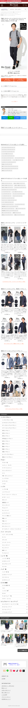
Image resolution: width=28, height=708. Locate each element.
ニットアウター (5, 478)
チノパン (4, 537)
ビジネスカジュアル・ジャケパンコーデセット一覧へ (14, 281)
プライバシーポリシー (6, 696)
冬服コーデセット (6, 451)
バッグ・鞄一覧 (5, 571)
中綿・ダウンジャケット (7, 475)
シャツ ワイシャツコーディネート (7, 151)
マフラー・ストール (6, 598)
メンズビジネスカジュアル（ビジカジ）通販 (7, 12)
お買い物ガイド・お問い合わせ (8, 685)
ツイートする (23, 117)
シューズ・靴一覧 (6, 558)
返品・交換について (6, 692)
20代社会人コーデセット (7, 438)
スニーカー (4, 566)
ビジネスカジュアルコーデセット (9, 422)
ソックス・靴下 (5, 590)
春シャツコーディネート (6, 212)
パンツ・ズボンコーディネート (7, 202)
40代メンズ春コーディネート (7, 187)
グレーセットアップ (6, 609)
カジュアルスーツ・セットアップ (9, 601)
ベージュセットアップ (7, 612)
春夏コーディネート (16, 212)
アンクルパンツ (5, 553)
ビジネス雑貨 (4, 582)
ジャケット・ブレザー (7, 465)
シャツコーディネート (6, 191)
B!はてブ (4, 117)
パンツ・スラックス (6, 531)
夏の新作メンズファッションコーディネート (7, 14)
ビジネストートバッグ (7, 574)
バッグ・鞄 (3, 569)
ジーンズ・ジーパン (6, 542)
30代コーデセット (6, 430)
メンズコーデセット (6, 417)
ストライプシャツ (6, 513)
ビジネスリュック (6, 579)
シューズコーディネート (6, 193)
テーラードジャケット (7, 467)
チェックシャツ (5, 510)
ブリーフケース (5, 577)
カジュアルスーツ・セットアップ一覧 (10, 604)
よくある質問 (4, 694)
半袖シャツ (4, 521)
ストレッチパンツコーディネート (7, 155)
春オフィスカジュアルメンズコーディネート (9, 168)
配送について (4, 688)
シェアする (17, 117)
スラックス (4, 539)
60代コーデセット (6, 441)
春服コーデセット (6, 443)
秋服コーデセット (6, 449)
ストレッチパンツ (6, 545)
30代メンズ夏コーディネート (19, 183)
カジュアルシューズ (6, 563)
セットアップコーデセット (8, 454)
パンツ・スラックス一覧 (7, 534)
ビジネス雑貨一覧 (6, 585)
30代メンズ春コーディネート (7, 185)
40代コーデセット (6, 433)
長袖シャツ (4, 518)
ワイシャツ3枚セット (6, 515)
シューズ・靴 (4, 555)
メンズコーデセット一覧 (7, 419)
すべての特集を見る (22, 650)
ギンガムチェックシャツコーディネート (8, 189)
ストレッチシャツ (6, 505)
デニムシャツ (5, 507)
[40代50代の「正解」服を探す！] (25, 9)
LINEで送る (11, 117)
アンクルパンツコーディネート (20, 187)
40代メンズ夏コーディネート (19, 185)
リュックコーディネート (19, 204)
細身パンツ (4, 550)
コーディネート (17, 12)
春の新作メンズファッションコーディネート (7, 15)
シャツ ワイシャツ (6, 491)
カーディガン (5, 481)
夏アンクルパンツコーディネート (7, 208)
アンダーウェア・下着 (7, 596)
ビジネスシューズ (6, 561)
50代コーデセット (6, 435)
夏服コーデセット (6, 446)
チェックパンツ (5, 547)
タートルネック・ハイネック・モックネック (11, 528)
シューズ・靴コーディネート (7, 153)
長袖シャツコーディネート (19, 214)
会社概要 (3, 678)
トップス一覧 (5, 489)
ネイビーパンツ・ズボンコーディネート (8, 200)
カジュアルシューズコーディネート (8, 149)
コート (3, 473)
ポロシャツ (4, 499)
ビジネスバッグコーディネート (7, 204)
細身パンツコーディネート (6, 170)
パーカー (4, 483)
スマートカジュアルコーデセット (9, 427)
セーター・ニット (6, 497)
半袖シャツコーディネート (6, 164)
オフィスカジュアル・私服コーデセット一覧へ (14, 343)
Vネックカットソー (6, 523)
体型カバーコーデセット (7, 457)
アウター (3, 459)
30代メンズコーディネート (6, 183)
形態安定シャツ (5, 502)
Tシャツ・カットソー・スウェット (9, 494)
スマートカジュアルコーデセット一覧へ (14, 408)
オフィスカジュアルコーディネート (6, 13)
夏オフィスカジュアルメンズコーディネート (9, 166)
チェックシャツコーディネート (18, 193)
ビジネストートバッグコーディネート (8, 162)
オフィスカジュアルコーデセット (9, 425)
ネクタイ (4, 593)
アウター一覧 (5, 462)
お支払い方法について (6, 690)
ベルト (3, 588)
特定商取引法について (6, 699)
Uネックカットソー (6, 526)
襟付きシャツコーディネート (7, 214)
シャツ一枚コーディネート (16, 191)
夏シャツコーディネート (20, 208)
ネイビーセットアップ (7, 606)
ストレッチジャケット (7, 470)
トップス (3, 486)
